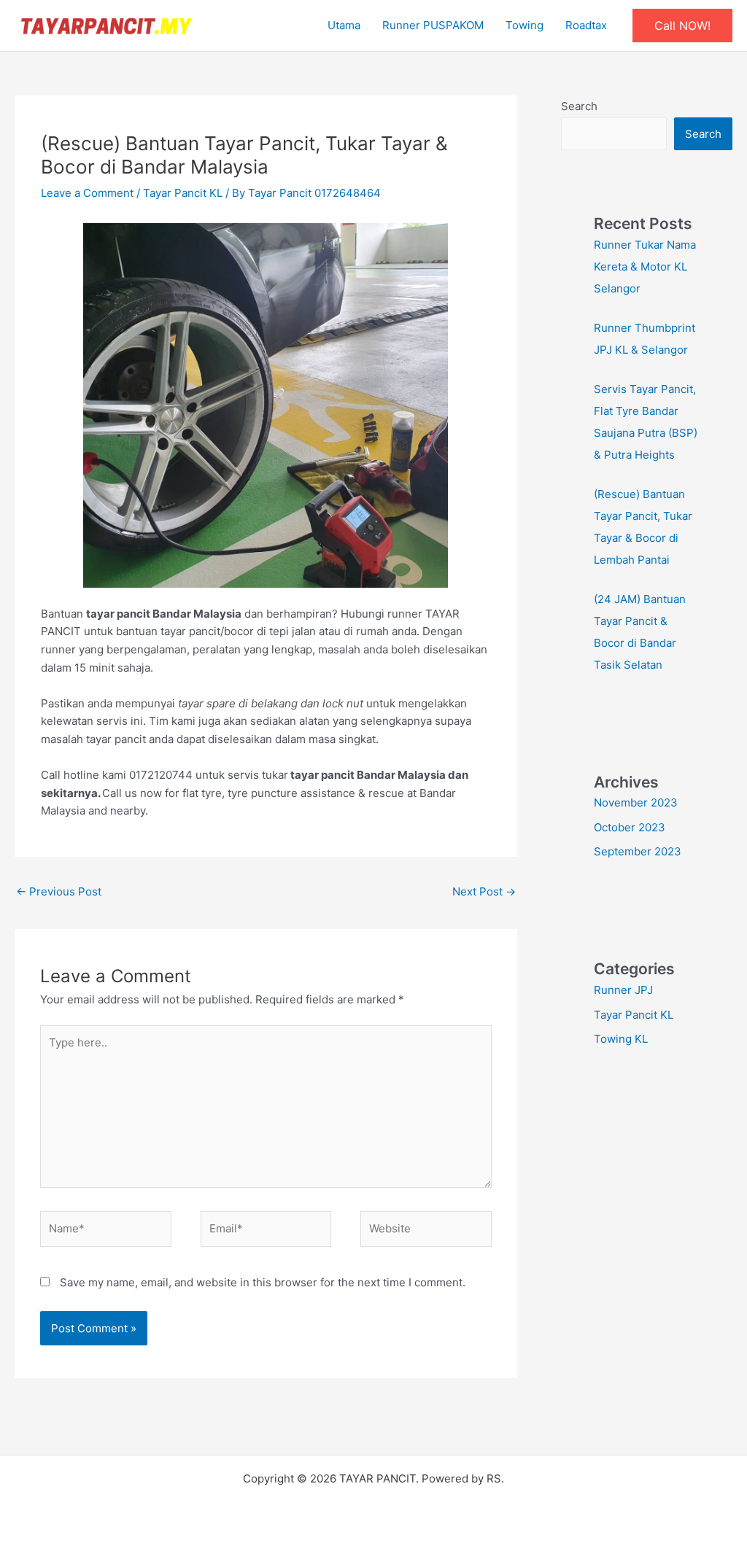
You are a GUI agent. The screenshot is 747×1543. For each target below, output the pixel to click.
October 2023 (629, 827)
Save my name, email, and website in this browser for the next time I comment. (262, 1282)
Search (579, 106)
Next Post (484, 891)
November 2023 (636, 802)
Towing (524, 25)
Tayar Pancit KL (182, 193)
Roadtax (586, 25)
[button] (682, 25)
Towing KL (621, 1039)
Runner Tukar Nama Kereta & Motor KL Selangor (645, 266)
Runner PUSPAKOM (433, 25)
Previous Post (58, 891)
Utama (344, 25)
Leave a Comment (87, 193)
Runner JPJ (623, 990)
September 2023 (637, 851)
